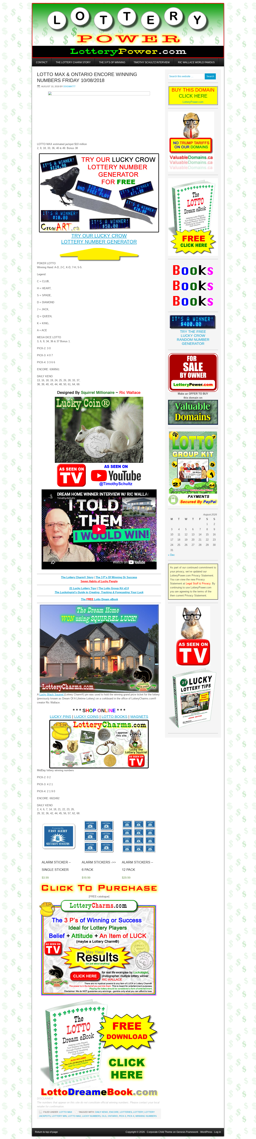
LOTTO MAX (65, 1112)
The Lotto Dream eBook (99, 599)
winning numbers (146, 1116)
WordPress (206, 1132)
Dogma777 (69, 86)
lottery (138, 1112)
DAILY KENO (101, 1112)
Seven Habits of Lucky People (99, 581)
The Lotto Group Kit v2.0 (113, 588)
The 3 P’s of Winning (112, 62)
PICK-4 (130, 1116)
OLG (104, 1116)
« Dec (171, 554)
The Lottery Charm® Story (77, 577)
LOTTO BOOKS (114, 717)
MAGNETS (139, 717)
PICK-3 (122, 1116)
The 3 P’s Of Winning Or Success (116, 577)
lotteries (126, 1112)
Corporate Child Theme (159, 1132)
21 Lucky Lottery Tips (82, 588)
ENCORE (114, 1112)
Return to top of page (46, 1132)
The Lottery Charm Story (73, 62)
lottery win (59, 1116)
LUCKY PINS (60, 717)
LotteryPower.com (193, 101)
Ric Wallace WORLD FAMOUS (196, 62)
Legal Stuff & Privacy (198, 583)
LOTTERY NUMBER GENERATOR (99, 241)
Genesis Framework (187, 1132)
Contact (41, 62)
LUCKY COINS (86, 717)
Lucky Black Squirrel (51, 694)
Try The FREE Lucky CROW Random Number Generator (193, 338)
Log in (217, 1132)
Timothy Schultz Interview (152, 62)
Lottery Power (128, 30)
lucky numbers (91, 1116)
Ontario (113, 1116)
